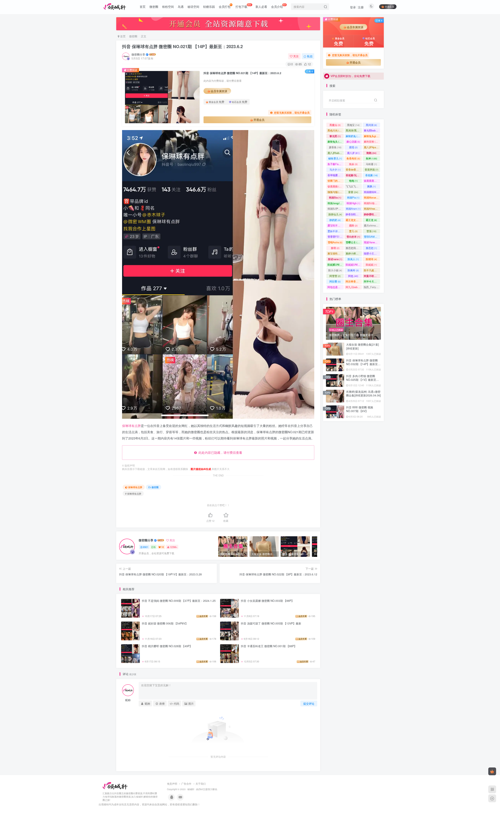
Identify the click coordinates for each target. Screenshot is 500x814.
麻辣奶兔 (353, 136)
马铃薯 (371, 164)
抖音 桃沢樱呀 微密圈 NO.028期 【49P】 (167, 646)
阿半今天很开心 (372, 281)
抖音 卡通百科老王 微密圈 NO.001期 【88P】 (269, 646)
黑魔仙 (335, 125)
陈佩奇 (353, 270)
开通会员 (389, 6)
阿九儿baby (354, 287)
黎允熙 (335, 136)
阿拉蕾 (335, 281)
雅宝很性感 (336, 253)
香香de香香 (354, 169)
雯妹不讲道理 (336, 231)
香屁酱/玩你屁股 (354, 175)
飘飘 (371, 186)
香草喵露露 (336, 175)
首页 (143, 6)
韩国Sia (335, 197)
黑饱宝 (353, 125)
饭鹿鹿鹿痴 (372, 180)
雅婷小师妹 (354, 253)
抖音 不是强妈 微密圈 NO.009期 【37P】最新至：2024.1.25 (179, 601)
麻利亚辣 (371, 141)
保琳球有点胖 (131, 425)
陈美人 (353, 259)
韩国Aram (353, 208)
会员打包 (224, 6)
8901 (145, 547)
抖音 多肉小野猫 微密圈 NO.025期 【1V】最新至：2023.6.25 (362, 111)
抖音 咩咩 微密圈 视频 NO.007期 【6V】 (359, 409)
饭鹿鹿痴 (335, 186)
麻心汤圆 (353, 141)
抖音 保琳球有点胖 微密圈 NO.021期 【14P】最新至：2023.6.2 (182, 46)
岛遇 (181, 6)
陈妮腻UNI (336, 264)
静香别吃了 (354, 214)
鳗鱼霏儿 (335, 158)
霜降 (353, 225)
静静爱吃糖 (372, 214)
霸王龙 (371, 220)
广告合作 (186, 783)
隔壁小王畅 (372, 253)
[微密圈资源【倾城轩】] (115, 785)
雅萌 (335, 248)
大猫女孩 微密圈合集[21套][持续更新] (362, 346)
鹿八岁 (353, 153)
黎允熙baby (372, 130)
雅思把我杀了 (354, 248)
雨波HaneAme (372, 242)
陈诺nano (335, 259)
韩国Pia (353, 197)
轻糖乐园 (209, 6)
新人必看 (261, 6)
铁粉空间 (168, 6)
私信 (309, 56)
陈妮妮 (371, 264)
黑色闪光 (335, 130)
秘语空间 (193, 6)
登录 (353, 7)
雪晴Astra (335, 242)
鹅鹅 (371, 153)
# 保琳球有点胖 (133, 493)
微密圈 (153, 6)
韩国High (353, 203)
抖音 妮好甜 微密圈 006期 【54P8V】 (165, 623)
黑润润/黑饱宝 (354, 130)
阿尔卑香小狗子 (354, 281)
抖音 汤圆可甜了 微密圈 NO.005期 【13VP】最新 (271, 623)
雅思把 (371, 248)
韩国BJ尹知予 (336, 208)
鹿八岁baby (336, 153)
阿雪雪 (335, 276)
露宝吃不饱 (336, 225)
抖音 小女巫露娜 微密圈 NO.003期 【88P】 (267, 601)
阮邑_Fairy (371, 287)
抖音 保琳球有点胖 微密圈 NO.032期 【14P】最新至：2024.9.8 (363, 364)
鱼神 (371, 158)
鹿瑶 (353, 147)
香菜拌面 (371, 169)
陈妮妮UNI (353, 264)
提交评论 (308, 703)
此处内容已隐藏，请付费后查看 (219, 452)
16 (162, 547)
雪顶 (371, 231)
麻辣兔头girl (372, 136)
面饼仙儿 (335, 214)
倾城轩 (190, 789)
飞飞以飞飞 (354, 186)
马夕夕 (335, 169)
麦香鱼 (335, 147)
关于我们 (201, 783)
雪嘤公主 (353, 242)
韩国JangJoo (336, 203)
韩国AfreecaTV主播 (372, 208)
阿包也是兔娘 (336, 287)
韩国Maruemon (372, 197)
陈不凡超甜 (372, 270)
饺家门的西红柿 (336, 180)
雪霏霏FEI (336, 236)
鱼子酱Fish (336, 164)
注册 (361, 7)
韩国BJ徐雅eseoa (372, 203)
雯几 (353, 231)
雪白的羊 (353, 236)
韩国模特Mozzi (372, 192)
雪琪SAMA (372, 236)
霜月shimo (371, 225)
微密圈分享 (138, 54)
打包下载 (243, 6)
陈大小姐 (335, 270)
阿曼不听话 (372, 276)
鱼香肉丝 (353, 158)
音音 (353, 192)
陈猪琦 (371, 259)
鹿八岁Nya (371, 147)
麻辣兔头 (335, 141)
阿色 (353, 276)
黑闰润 (371, 125)
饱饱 (353, 180)
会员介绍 (278, 6)
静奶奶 (335, 220)
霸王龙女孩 (354, 220)
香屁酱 (371, 175)
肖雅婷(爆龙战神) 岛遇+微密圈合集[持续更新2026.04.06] (363, 393)
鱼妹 (353, 164)
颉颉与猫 (335, 192)
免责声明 (172, 783)
